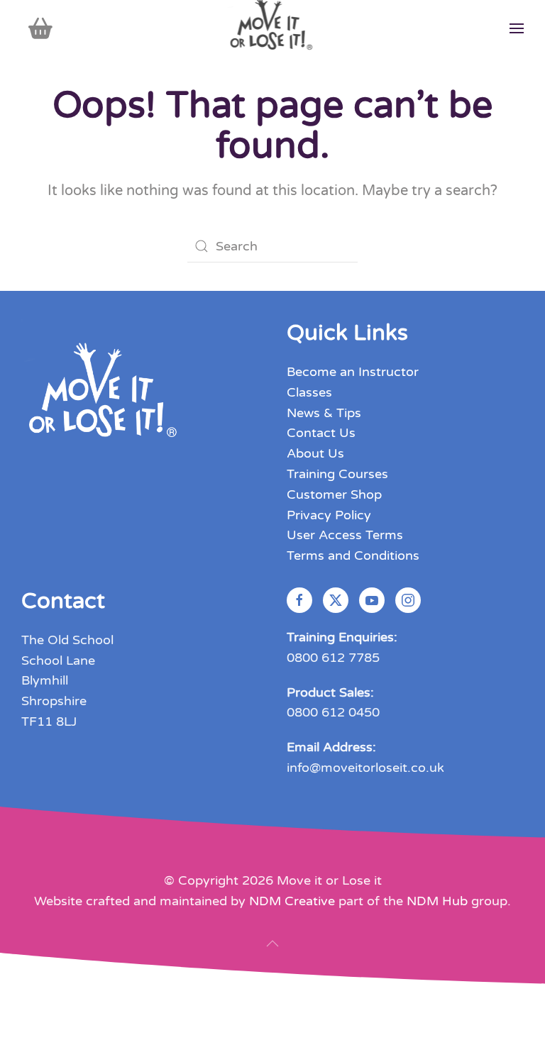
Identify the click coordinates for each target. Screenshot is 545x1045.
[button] (517, 28)
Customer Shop (334, 494)
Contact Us (321, 433)
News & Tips (324, 413)
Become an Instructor (353, 372)
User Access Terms (345, 535)
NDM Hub (437, 901)
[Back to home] (272, 28)
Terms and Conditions (353, 555)
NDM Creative (292, 901)
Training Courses (337, 474)
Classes (309, 392)
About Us (315, 453)
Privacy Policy (329, 515)
